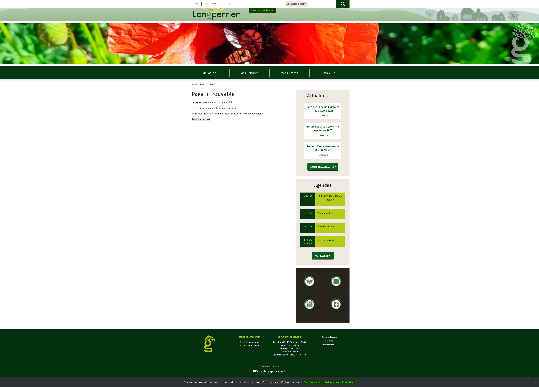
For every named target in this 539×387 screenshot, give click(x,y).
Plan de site (227, 4)
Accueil (196, 4)
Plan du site (329, 341)
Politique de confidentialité (339, 382)
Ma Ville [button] (329, 73)
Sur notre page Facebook (271, 371)
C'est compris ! (312, 382)
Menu (206, 4)
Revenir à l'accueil (201, 119)
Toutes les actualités (322, 167)
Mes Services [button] (249, 73)
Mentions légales (329, 345)
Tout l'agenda (322, 255)
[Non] (535, 382)
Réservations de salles (263, 10)
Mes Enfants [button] (289, 73)
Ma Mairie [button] (209, 73)
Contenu (215, 4)
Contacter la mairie (297, 4)
